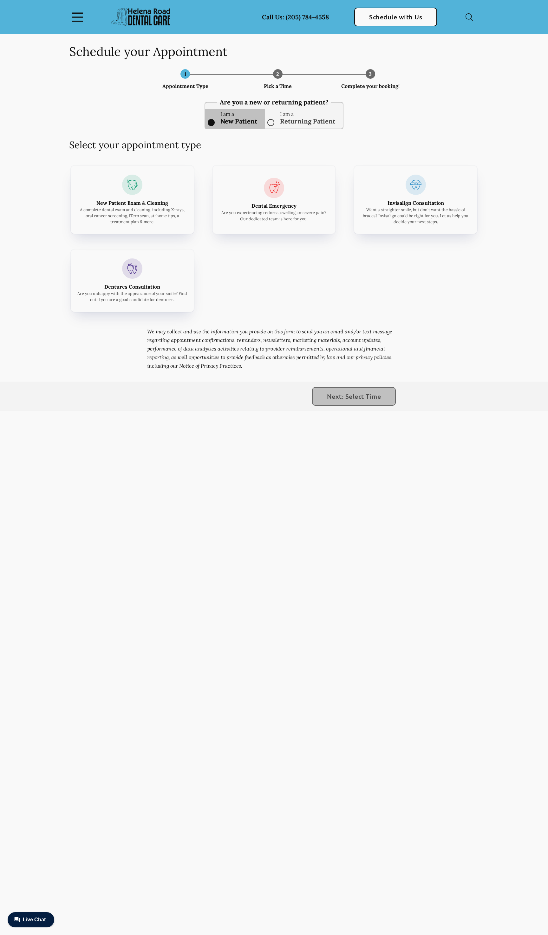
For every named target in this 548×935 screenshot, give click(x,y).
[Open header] (79, 17)
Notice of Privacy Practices (210, 366)
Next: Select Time (354, 396)
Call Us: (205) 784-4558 (295, 17)
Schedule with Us (395, 17)
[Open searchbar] (469, 17)
